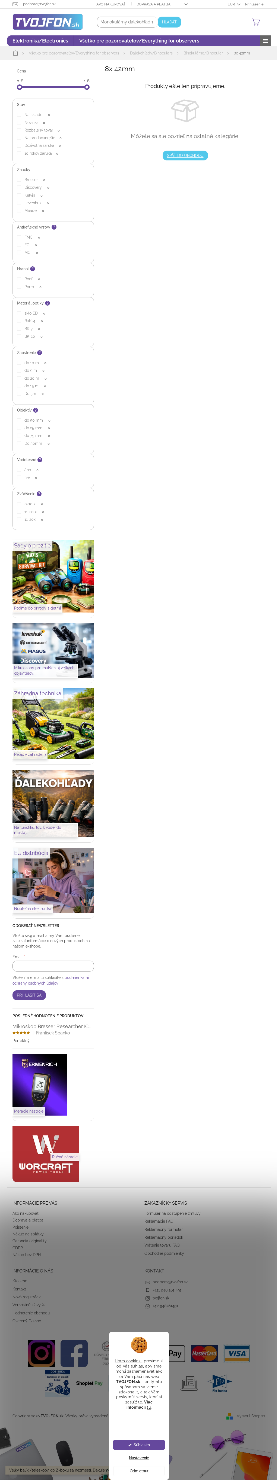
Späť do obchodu (183, 155)
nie (28, 477)
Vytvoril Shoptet (249, 1416)
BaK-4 (31, 321)
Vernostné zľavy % (27, 1305)
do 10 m (33, 363)
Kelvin (31, 195)
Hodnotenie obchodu (29, 1313)
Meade (32, 210)
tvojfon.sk (159, 1298)
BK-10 (31, 336)
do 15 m (33, 386)
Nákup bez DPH (25, 1255)
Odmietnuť (137, 1471)
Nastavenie (137, 1458)
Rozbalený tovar (40, 130)
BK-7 (30, 329)
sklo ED (32, 313)
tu (147, 1407)
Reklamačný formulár (162, 1229)
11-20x (31, 519)
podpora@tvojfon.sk (168, 1282)
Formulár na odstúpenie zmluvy (171, 1213)
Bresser (32, 180)
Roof (30, 279)
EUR (229, 4)
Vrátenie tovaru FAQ (160, 1245)
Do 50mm (35, 443)
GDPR (16, 1248)
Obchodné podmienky (162, 1253)
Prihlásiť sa (27, 995)
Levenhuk (34, 203)
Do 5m (32, 393)
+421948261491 (163, 1306)
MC (29, 252)
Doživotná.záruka (40, 145)
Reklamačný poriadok (162, 1237)
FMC (30, 237)
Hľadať (167, 22)
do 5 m (32, 370)
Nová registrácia (25, 1297)
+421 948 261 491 (165, 1290)
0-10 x (31, 504)
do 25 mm (35, 428)
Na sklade (35, 114)
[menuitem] (38, 40)
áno (29, 470)
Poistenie (19, 1227)
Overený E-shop (25, 1321)
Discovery (34, 187)
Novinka (32, 122)
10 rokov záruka (39, 153)
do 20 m (33, 378)
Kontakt (17, 1289)
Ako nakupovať (109, 4)
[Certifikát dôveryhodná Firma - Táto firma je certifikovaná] (104, 1353)
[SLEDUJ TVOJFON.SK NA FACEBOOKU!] (72, 1353)
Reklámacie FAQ (157, 1221)
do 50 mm (35, 420)
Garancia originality (28, 1241)
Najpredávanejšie (40, 138)
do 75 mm (35, 435)
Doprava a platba (152, 4)
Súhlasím (139, 1445)
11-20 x (32, 512)
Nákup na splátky (26, 1234)
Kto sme (18, 1281)
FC (28, 245)
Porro (30, 287)
